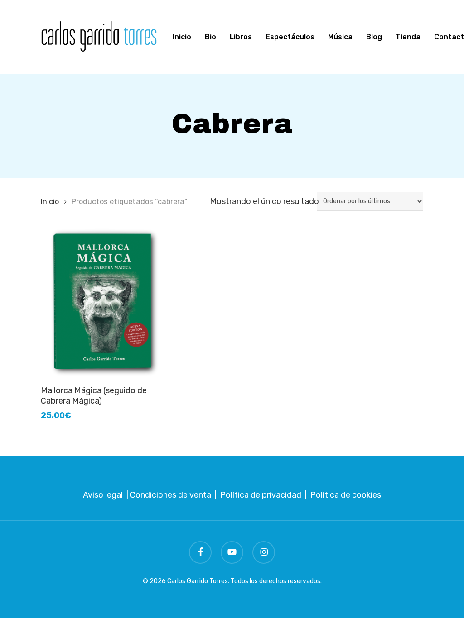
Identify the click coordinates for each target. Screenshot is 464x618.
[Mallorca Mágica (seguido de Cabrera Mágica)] (102, 301)
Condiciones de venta (170, 495)
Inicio (50, 201)
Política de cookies (345, 495)
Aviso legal (103, 495)
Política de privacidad (260, 495)
